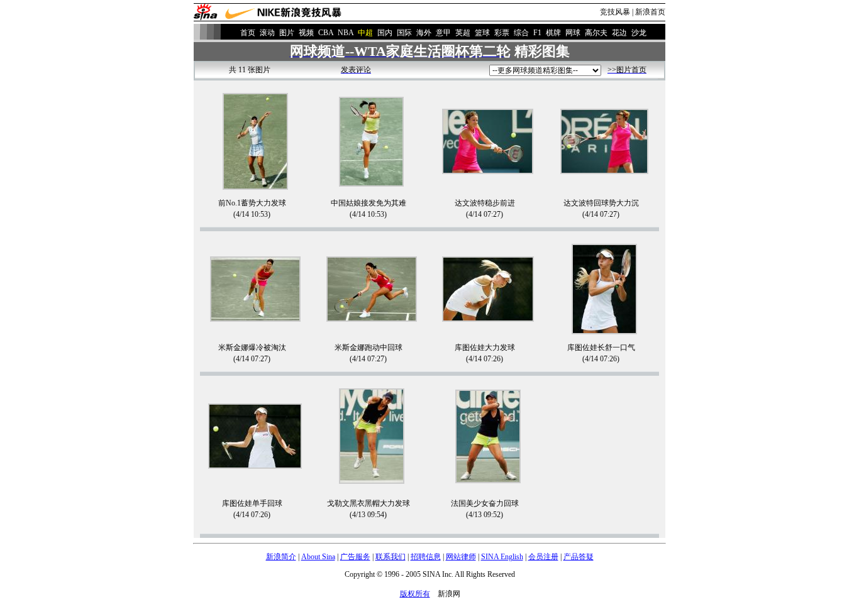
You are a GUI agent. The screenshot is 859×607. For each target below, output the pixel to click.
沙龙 (638, 32)
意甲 (443, 32)
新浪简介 (281, 556)
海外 (423, 32)
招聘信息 (426, 556)
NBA (345, 32)
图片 (286, 32)
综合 (521, 32)
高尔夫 (596, 32)
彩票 (501, 32)
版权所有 (415, 593)
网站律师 (461, 556)
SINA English (502, 556)
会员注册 (543, 556)
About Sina (318, 556)
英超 (462, 32)
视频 (306, 32)
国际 (404, 32)
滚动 (267, 32)
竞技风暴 (615, 12)
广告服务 (355, 556)
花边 (619, 32)
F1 (537, 32)
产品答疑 (578, 556)
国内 (384, 32)
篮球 (482, 32)
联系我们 (390, 556)
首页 (247, 32)
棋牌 (553, 32)
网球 (572, 32)
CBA (325, 32)
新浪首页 (650, 12)
